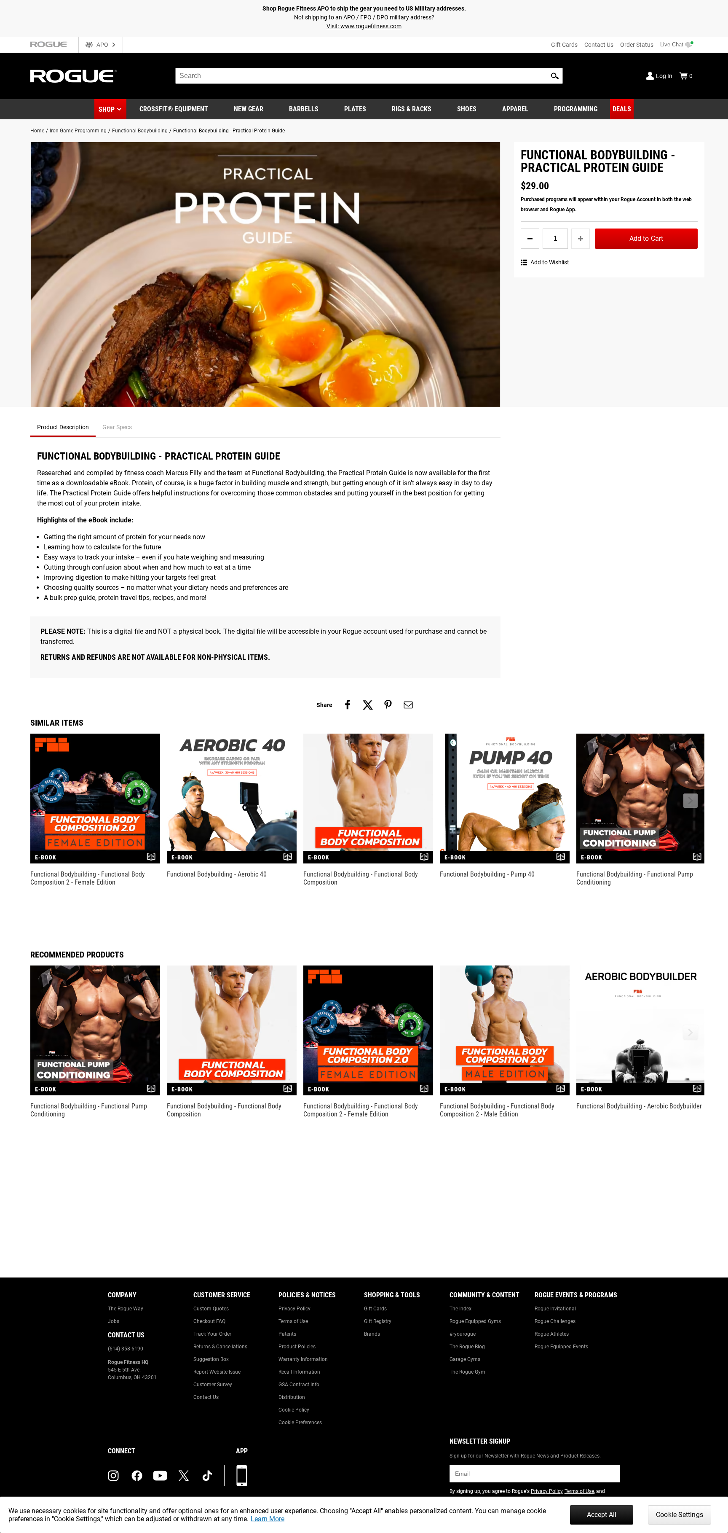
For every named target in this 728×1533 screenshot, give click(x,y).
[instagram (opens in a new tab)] (113, 1475)
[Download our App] (241, 1475)
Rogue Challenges (555, 1321)
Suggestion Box (211, 1359)
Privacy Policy (294, 1309)
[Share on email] (408, 705)
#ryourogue (463, 1334)
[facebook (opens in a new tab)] (136, 1475)
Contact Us (598, 44)
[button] (555, 76)
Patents (287, 1334)
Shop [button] (107, 109)
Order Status (636, 44)
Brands (372, 1334)
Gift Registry (377, 1321)
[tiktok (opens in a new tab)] (207, 1475)
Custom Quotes (211, 1309)
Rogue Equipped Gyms (475, 1321)
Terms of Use (293, 1321)
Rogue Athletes (552, 1334)
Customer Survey (212, 1385)
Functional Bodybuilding (140, 131)
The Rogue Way (125, 1309)
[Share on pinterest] (388, 705)
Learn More (267, 1519)
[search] (369, 76)
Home (37, 131)
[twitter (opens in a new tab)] (183, 1475)
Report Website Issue (217, 1372)
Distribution (291, 1397)
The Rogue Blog (467, 1347)
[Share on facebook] (348, 705)
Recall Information (299, 1372)
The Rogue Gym (467, 1372)
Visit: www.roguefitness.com (364, 26)
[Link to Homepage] (73, 76)
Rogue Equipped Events (561, 1347)
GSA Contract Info (298, 1385)
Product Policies (297, 1347)
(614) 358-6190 (125, 1349)
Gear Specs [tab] (117, 427)
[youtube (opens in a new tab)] (160, 1475)
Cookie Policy (293, 1410)
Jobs (113, 1321)
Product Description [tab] (63, 427)
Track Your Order (212, 1334)
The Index (460, 1309)
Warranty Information (303, 1359)
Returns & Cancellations (220, 1347)
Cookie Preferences (300, 1422)
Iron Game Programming (78, 131)
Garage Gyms (465, 1359)
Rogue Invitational (555, 1309)
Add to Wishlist (549, 262)
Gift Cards (564, 44)
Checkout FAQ (209, 1321)
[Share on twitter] (368, 705)
